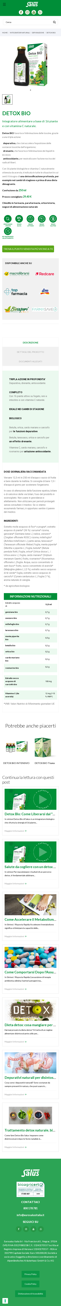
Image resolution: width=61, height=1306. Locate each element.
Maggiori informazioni (15, 831)
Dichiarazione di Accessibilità (30, 1294)
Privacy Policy (31, 1274)
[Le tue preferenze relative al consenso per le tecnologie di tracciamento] (5, 1301)
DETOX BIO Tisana (45, 763)
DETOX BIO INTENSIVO (16, 763)
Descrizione (30, 342)
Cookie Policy (30, 1284)
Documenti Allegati (30, 361)
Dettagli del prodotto (30, 352)
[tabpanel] (30, 64)
